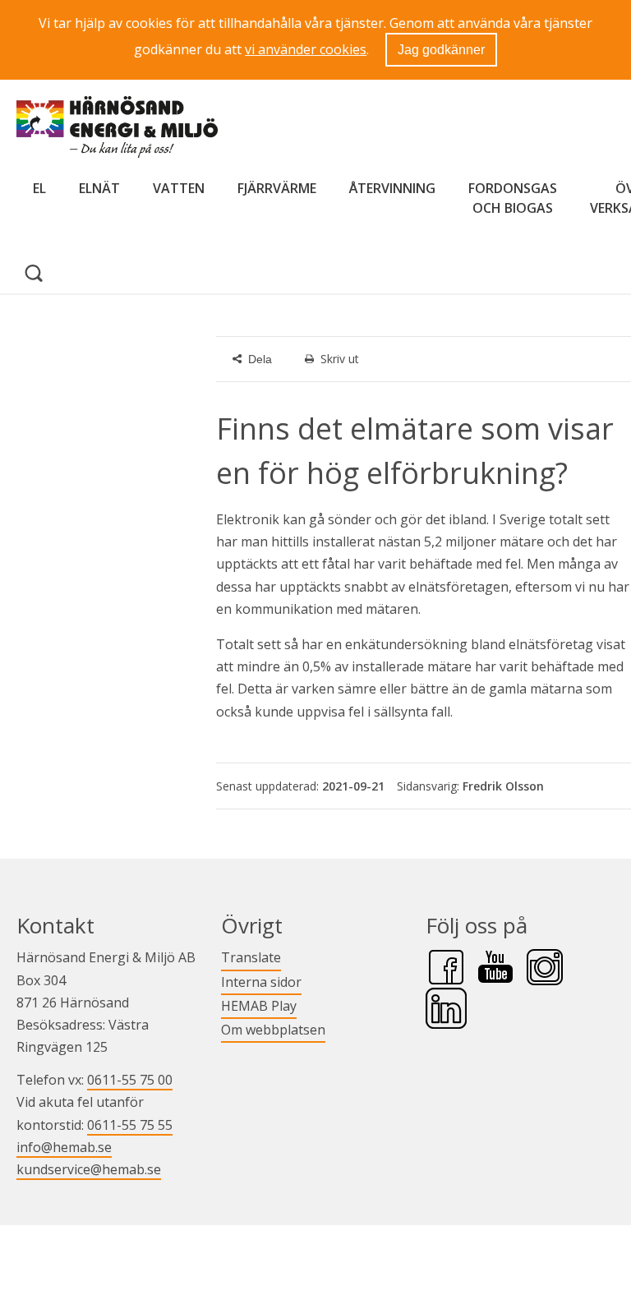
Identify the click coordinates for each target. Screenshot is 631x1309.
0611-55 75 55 (130, 1125)
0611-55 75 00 (130, 1080)
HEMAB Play (259, 1005)
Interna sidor (261, 981)
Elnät (99, 188)
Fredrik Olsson (503, 786)
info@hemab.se (64, 1147)
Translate (251, 956)
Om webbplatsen (273, 1030)
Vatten (179, 188)
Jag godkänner (441, 50)
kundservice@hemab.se (88, 1169)
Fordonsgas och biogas (512, 198)
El (39, 188)
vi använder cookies (305, 49)
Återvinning (392, 188)
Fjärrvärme (276, 188)
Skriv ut (339, 358)
